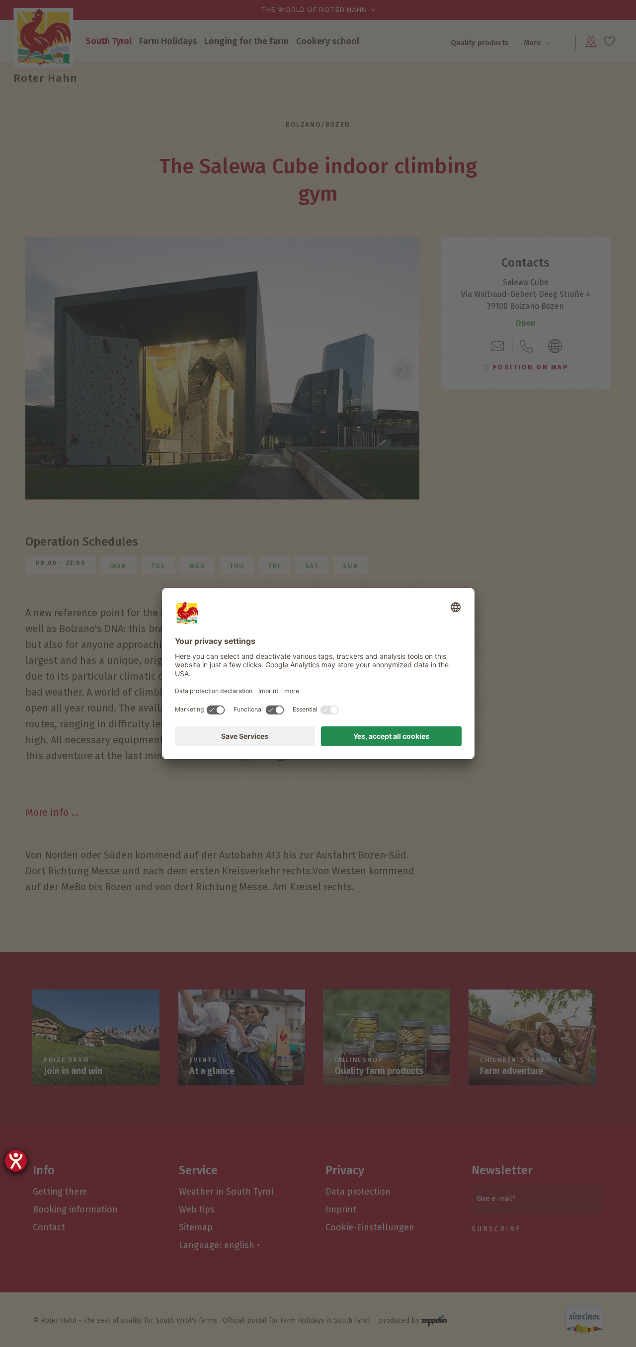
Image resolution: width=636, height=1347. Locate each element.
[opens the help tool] (16, 1161)
